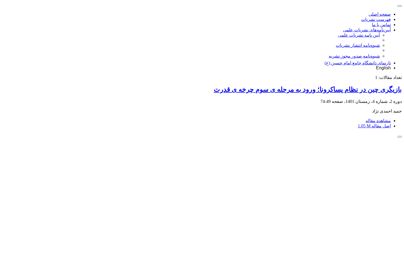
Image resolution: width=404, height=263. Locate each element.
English (383, 67)
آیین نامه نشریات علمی (359, 35)
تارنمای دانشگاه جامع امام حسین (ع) (358, 63)
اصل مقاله (374, 126)
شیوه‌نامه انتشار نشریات (358, 45)
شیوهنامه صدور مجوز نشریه (354, 56)
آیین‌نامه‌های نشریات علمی (367, 30)
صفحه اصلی (380, 14)
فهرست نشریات (376, 19)
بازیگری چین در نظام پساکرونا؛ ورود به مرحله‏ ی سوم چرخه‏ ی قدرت (308, 89)
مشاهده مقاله (378, 120)
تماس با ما (381, 24)
